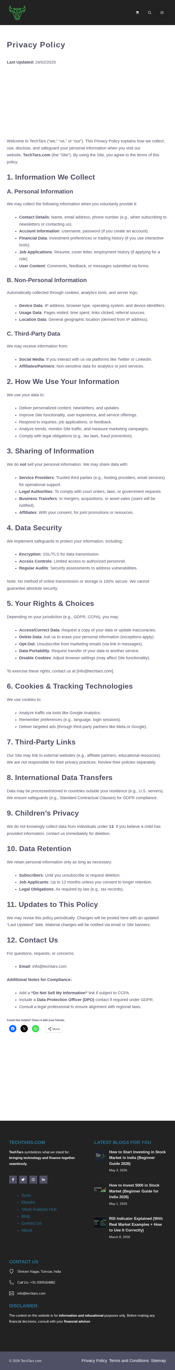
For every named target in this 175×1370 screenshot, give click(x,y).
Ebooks (28, 1202)
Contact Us (31, 1223)
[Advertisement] (87, 104)
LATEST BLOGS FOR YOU (122, 1142)
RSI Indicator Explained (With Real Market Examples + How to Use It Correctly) (136, 1224)
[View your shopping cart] (137, 12)
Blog (25, 1216)
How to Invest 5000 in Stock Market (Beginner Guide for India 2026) (134, 1191)
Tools (26, 1195)
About (26, 1230)
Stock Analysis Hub (39, 1209)
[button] (150, 12)
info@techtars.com (31, 1293)
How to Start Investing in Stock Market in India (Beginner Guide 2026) (137, 1158)
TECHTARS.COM (27, 1142)
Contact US (23, 1261)
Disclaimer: (24, 1305)
